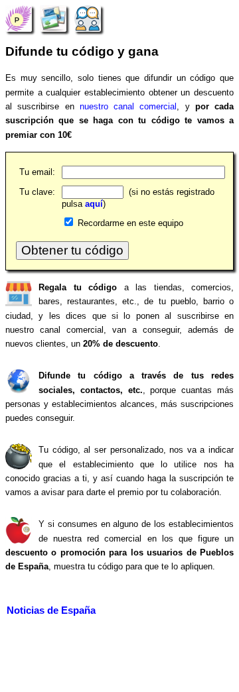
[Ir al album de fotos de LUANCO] (53, 18)
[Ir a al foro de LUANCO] (87, 18)
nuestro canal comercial (128, 106)
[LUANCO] (18, 18)
